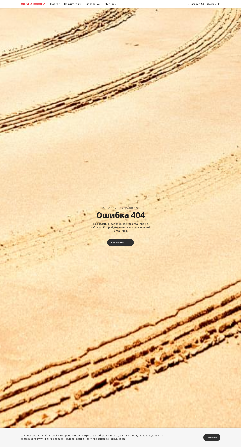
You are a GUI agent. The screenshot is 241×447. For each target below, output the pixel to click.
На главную (117, 242)
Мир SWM (110, 4)
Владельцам (93, 4)
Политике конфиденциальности (105, 438)
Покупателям (72, 4)
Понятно (212, 437)
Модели (55, 4)
